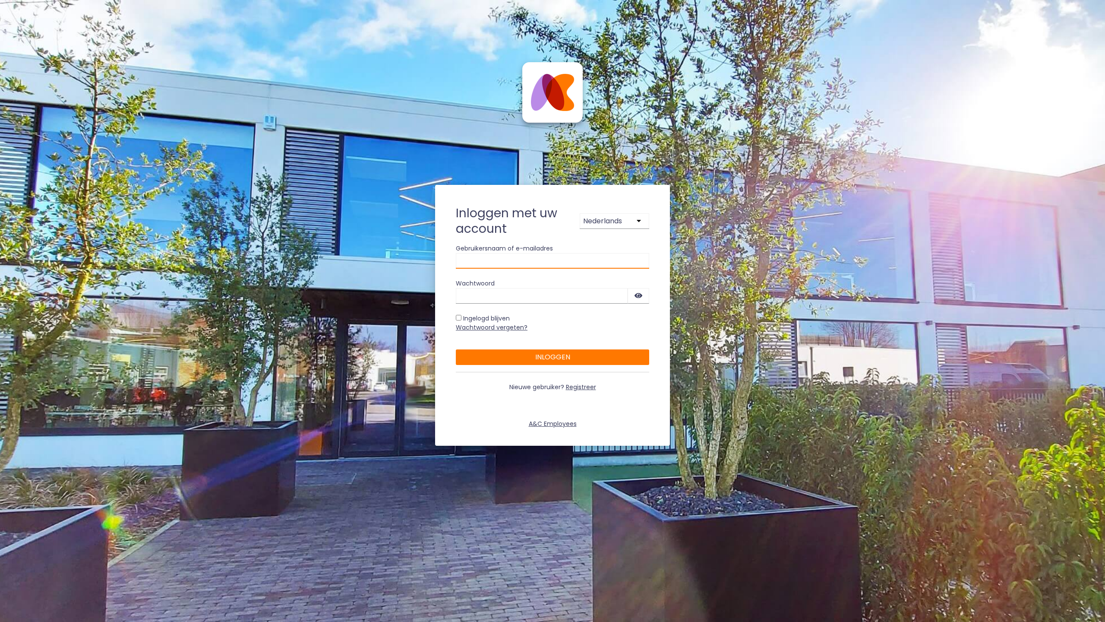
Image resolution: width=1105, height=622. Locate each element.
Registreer (581, 387)
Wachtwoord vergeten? (491, 327)
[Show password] (638, 296)
